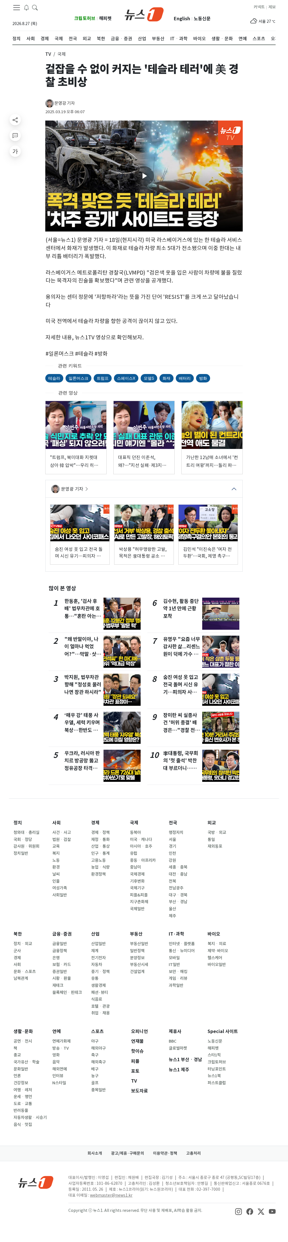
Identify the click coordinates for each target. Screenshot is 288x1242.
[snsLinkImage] (238, 1211)
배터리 (185, 378)
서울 (172, 839)
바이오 (214, 934)
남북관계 (21, 978)
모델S (149, 378)
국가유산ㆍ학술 (26, 1062)
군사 (17, 950)
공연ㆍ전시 (23, 1041)
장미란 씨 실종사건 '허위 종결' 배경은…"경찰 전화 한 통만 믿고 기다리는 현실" (181, 730)
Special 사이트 (223, 1031)
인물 (56, 881)
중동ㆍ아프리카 (143, 860)
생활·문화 (23, 1031)
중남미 (135, 867)
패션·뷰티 (99, 992)
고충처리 (193, 1153)
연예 (56, 1031)
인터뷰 (57, 1075)
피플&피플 (139, 895)
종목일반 (98, 1089)
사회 (56, 823)
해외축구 (98, 1062)
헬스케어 (215, 957)
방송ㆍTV (60, 1048)
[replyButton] (15, 135)
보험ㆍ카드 (61, 964)
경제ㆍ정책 (100, 832)
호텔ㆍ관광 (100, 1006)
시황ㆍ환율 (61, 978)
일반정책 (137, 950)
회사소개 (94, 1153)
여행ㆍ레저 (23, 1089)
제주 (172, 915)
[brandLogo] (144, 14)
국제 (134, 823)
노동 (56, 860)
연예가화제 (61, 1041)
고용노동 (98, 860)
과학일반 (176, 985)
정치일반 (21, 853)
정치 (18, 823)
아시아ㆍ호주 (141, 846)
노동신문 (202, 19)
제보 (272, 7)
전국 (173, 823)
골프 (94, 1082)
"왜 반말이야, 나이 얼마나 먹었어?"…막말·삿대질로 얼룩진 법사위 (82, 654)
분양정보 (137, 957)
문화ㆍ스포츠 (25, 971)
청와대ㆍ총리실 (26, 832)
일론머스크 (78, 378)
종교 (17, 1055)
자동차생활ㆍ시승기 (30, 1117)
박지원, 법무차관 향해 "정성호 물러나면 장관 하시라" (82, 684)
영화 (56, 1055)
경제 (95, 823)
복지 (56, 853)
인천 (172, 853)
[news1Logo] (35, 1182)
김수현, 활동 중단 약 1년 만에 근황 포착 (181, 608)
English (182, 19)
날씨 (56, 874)
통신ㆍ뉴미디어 (182, 950)
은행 (56, 957)
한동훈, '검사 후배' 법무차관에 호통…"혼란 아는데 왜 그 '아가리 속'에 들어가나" (82, 616)
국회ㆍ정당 (23, 839)
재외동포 (215, 846)
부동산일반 (139, 943)
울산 (172, 908)
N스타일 (59, 1082)
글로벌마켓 (178, 1048)
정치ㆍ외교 (23, 943)
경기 (172, 846)
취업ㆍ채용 (100, 1013)
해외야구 (98, 1048)
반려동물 (21, 1110)
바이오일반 (217, 964)
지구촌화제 (139, 901)
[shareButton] (15, 119)
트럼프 (103, 378)
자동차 (96, 964)
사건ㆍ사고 (61, 832)
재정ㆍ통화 (100, 839)
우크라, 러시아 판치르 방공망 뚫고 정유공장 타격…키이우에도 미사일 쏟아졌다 (82, 768)
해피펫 (105, 18)
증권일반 (59, 971)
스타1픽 (214, 1055)
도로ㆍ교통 (23, 1103)
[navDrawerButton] (16, 7)
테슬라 (54, 378)
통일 (211, 839)
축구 (94, 1055)
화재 (166, 378)
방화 (203, 378)
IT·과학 (176, 934)
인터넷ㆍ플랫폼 (182, 943)
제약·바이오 (218, 950)
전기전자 (98, 957)
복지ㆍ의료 (217, 943)
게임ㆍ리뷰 (178, 978)
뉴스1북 (214, 1075)
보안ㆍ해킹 (178, 971)
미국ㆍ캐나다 (141, 839)
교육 (56, 846)
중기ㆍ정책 (100, 971)
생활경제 (98, 985)
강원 (172, 860)
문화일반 (21, 1069)
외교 (212, 823)
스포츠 (97, 1031)
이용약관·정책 (165, 1153)
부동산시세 (139, 964)
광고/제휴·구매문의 (127, 1153)
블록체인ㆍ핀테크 (67, 992)
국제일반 (137, 908)
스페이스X (126, 378)
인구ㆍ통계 (100, 853)
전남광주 (176, 888)
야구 (94, 1041)
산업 (95, 934)
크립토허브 (84, 18)
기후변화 (137, 881)
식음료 (96, 999)
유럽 (133, 853)
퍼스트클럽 (217, 1082)
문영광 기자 (64, 103)
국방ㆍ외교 (217, 832)
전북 (172, 881)
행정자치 (176, 832)
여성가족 (59, 888)
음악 (56, 1062)
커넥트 (259, 7)
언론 (17, 1075)
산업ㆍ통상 (100, 846)
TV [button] (48, 54)
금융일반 (59, 943)
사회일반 (59, 895)
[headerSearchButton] (35, 7)
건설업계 (137, 971)
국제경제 (137, 874)
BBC (172, 1041)
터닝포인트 (217, 1069)
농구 (94, 1075)
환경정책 (98, 874)
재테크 (57, 985)
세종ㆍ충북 (178, 867)
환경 (56, 867)
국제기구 (137, 888)
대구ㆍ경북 (178, 895)
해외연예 (59, 1069)
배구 (94, 1069)
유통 (94, 978)
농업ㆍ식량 (100, 867)
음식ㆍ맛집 (23, 1124)
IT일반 (174, 964)
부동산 (136, 934)
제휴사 (175, 1031)
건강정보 (21, 1082)
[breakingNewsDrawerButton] (26, 7)
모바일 (174, 957)
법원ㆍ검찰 (61, 839)
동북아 (135, 832)
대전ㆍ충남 (178, 874)
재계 (94, 950)
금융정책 (59, 950)
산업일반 (98, 943)
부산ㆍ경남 (178, 901)
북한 (18, 934)
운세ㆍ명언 (23, 1096)
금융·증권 (62, 934)
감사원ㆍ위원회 (26, 846)
